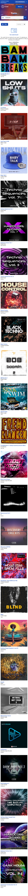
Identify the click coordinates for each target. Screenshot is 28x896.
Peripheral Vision (5, 818)
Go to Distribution (20, 1)
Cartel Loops (4, 176)
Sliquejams (3, 649)
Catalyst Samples (5, 345)
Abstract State (4, 717)
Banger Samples (4, 108)
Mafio (2, 683)
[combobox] (21, 24)
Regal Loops (4, 379)
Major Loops (3, 142)
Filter (5, 24)
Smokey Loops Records (6, 480)
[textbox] (21, 24)
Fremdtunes (3, 75)
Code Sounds (4, 548)
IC (1, 514)
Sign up (20, 6)
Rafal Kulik (3, 210)
